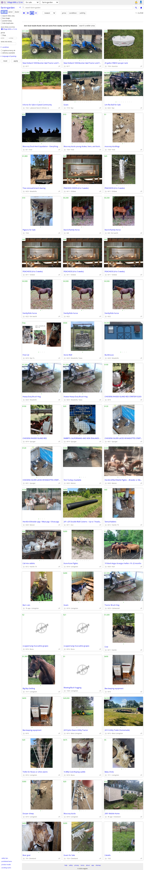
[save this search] (141, 8)
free (4, 35)
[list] (24, 13)
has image (6, 18)
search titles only (9, 16)
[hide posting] (59, 66)
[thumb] (28, 13)
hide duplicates (8, 23)
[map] (36, 13)
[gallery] (32, 13)
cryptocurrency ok (9, 50)
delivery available (9, 53)
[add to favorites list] (24, 66)
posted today (7, 21)
